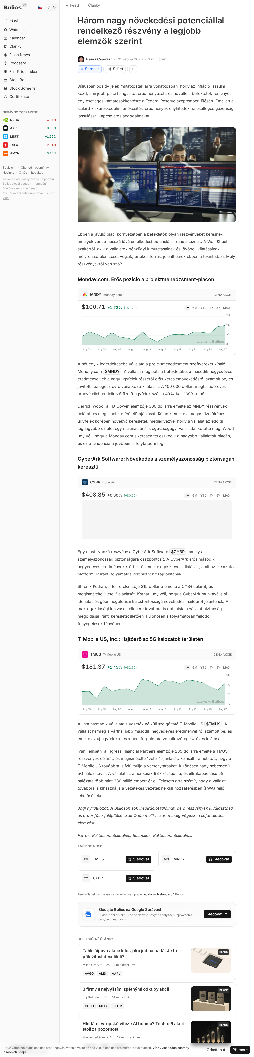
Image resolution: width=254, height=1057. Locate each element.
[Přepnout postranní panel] (59, 528)
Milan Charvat (92, 964)
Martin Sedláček (94, 1037)
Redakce (37, 172)
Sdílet (118, 68)
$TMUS (213, 723)
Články (94, 5)
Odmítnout (216, 1049)
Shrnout (92, 68)
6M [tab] (194, 308)
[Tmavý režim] (51, 7)
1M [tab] (187, 308)
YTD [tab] (203, 308)
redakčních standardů (158, 894)
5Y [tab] (218, 308)
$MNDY (112, 371)
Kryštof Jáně (92, 997)
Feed (74, 5)
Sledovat (141, 859)
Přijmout (240, 1049)
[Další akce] (133, 964)
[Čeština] (40, 7)
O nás (23, 172)
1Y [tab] (211, 308)
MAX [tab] (226, 308)
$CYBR (178, 551)
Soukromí (9, 167)
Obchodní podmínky (35, 167)
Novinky (8, 172)
